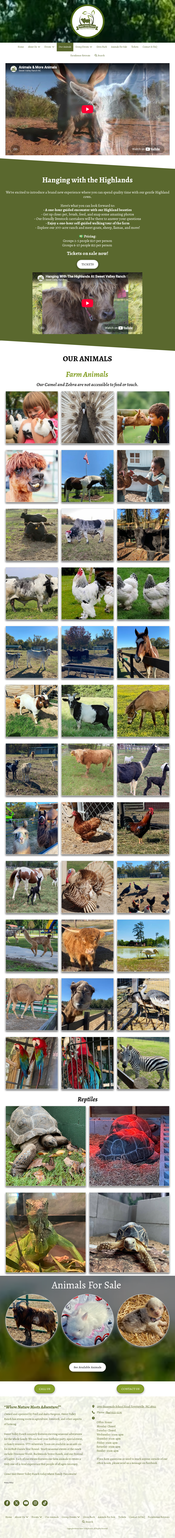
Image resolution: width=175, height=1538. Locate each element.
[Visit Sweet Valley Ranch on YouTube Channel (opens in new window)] (26, 1503)
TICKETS (88, 264)
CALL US (44, 1389)
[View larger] (32, 417)
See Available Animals (87, 1367)
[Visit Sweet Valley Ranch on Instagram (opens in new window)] (35, 1503)
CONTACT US (130, 1389)
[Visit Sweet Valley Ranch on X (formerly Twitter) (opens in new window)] (16, 1503)
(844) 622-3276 (114, 1412)
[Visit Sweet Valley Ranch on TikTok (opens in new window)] (45, 1503)
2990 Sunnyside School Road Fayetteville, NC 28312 (126, 1406)
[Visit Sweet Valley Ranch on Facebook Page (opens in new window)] (7, 1503)
